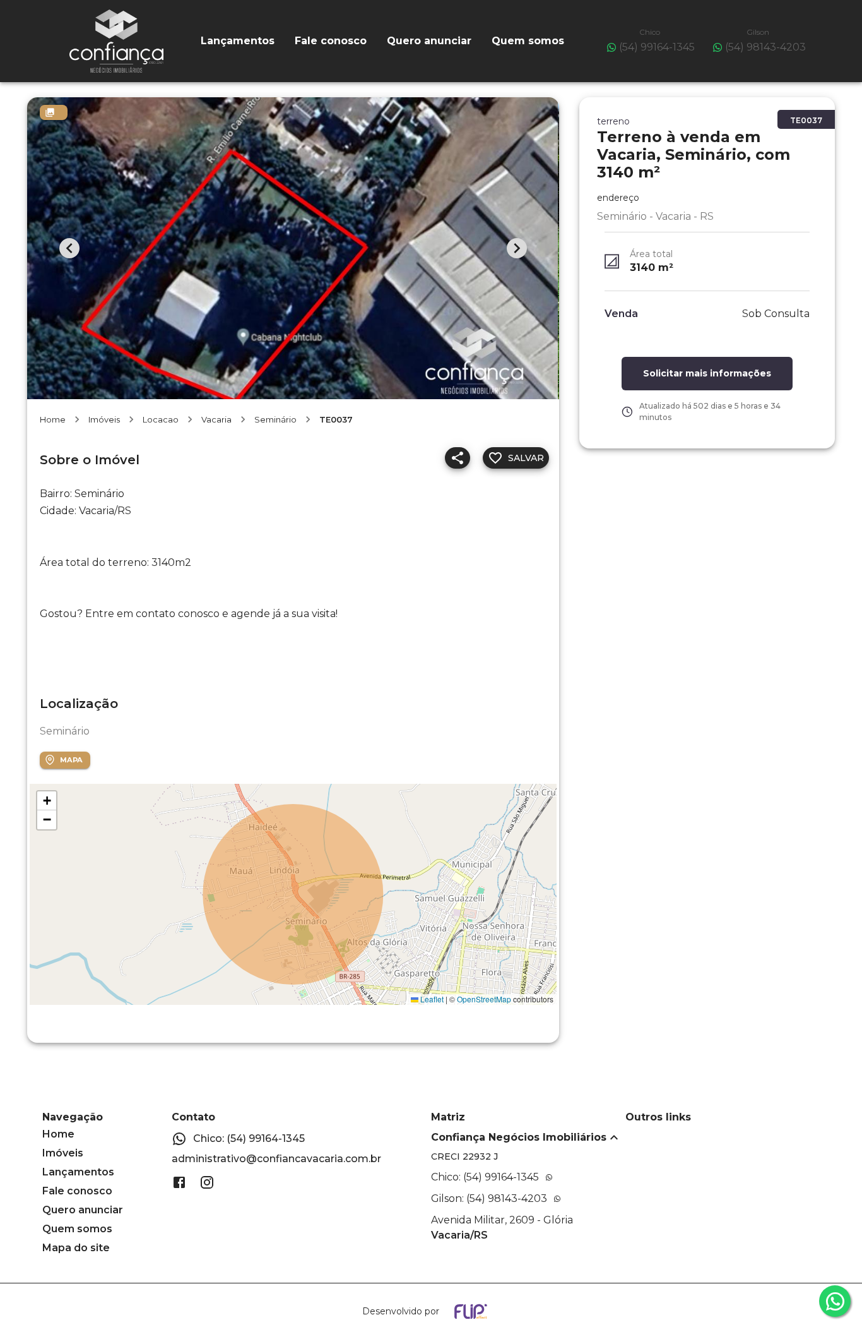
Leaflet (431, 999)
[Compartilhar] (457, 458)
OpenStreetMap (484, 999)
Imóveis (104, 419)
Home (53, 419)
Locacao (161, 419)
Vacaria (216, 419)
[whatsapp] (835, 1301)
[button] (46, 800)
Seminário (275, 419)
